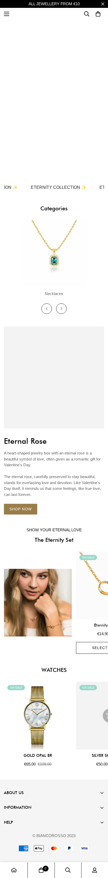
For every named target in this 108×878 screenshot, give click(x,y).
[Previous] (46, 308)
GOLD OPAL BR (38, 755)
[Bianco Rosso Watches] (54, 14)
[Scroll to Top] (98, 850)
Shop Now (20, 509)
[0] (41, 870)
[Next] (61, 308)
